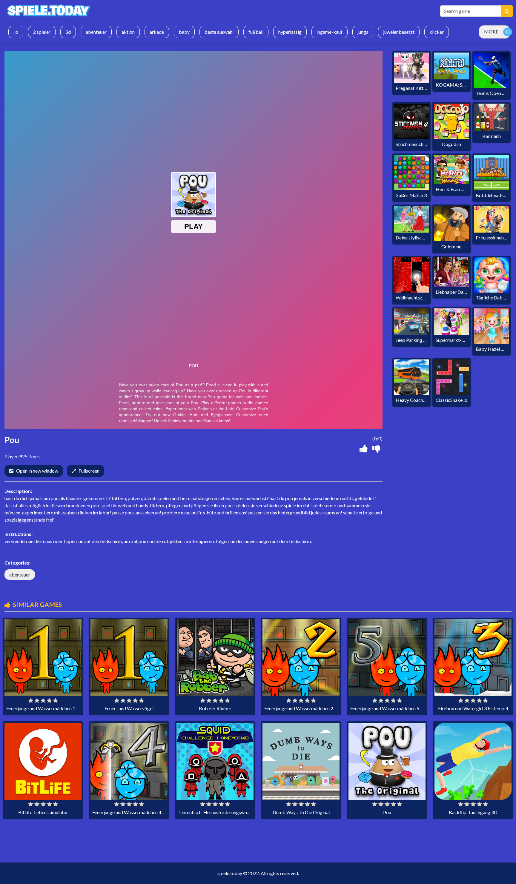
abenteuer (19, 574)
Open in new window (37, 470)
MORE (491, 31)
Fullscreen (89, 470)
